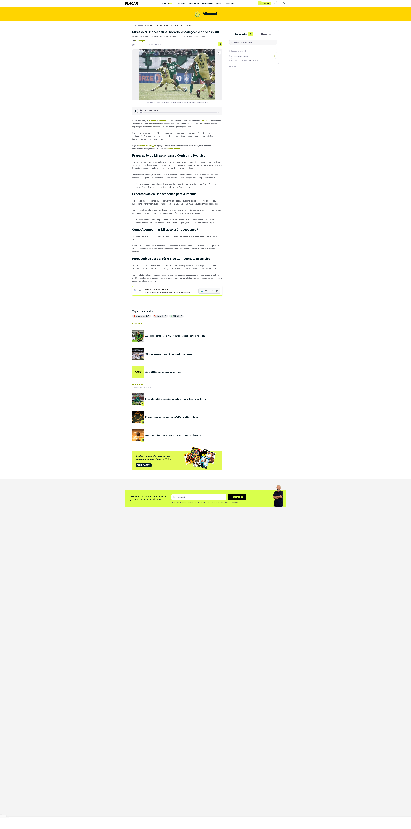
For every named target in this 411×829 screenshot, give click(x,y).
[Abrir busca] (284, 3)
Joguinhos (230, 3)
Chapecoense (165, 121)
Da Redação (140, 41)
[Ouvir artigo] (136, 111)
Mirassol (153, 121)
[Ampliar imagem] (177, 74)
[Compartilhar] (220, 44)
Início (134, 25)
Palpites (219, 3)
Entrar (249, 60)
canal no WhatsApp (146, 145)
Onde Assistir (194, 3)
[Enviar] (275, 56)
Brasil (140, 25)
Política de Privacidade (231, 502)
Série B (204, 121)
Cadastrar (255, 60)
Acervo (166, 3)
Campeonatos (207, 3)
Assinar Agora (143, 465)
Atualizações (180, 3)
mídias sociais (173, 148)
